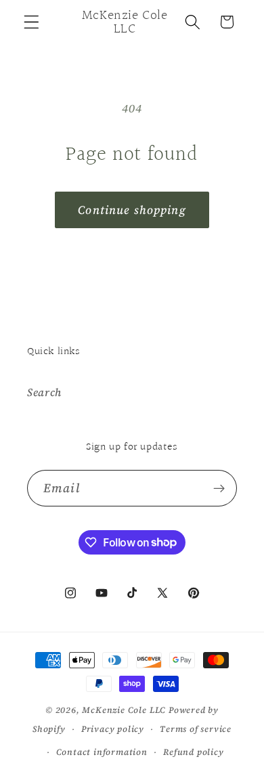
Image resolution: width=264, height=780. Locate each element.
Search (44, 392)
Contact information (102, 752)
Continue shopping (132, 210)
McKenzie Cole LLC (124, 710)
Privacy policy (112, 729)
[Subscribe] (219, 488)
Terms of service (196, 729)
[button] (31, 22)
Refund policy (193, 752)
